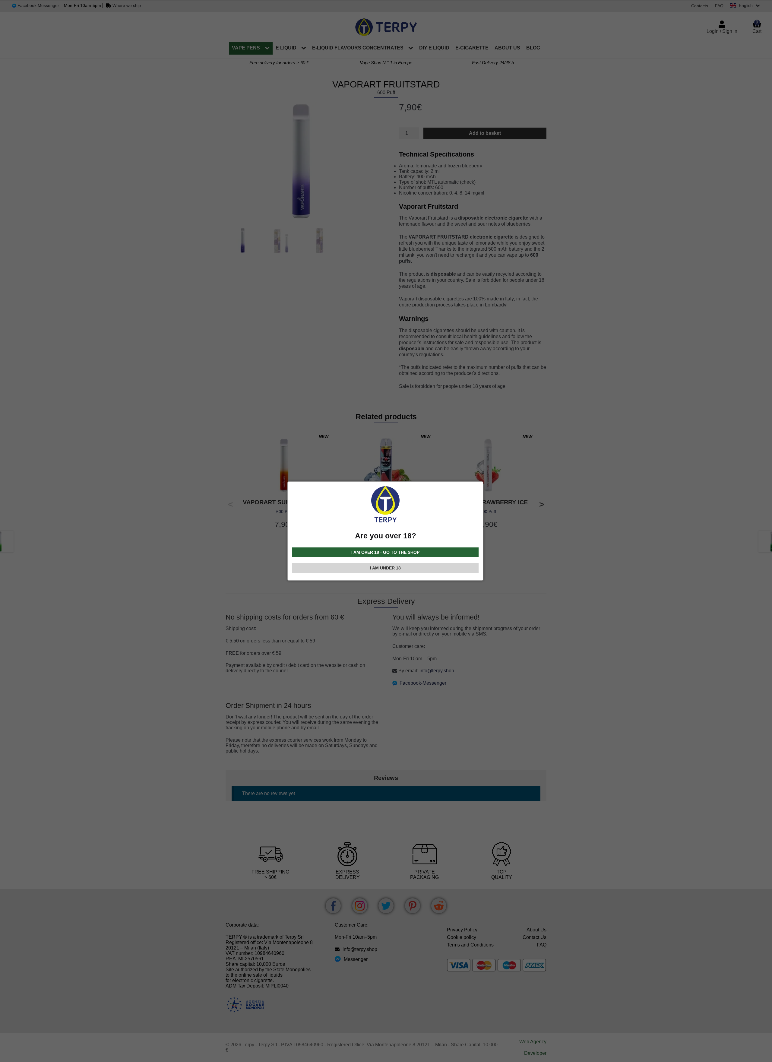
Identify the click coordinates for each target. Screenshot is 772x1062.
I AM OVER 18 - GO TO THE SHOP (385, 552)
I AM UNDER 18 (385, 568)
